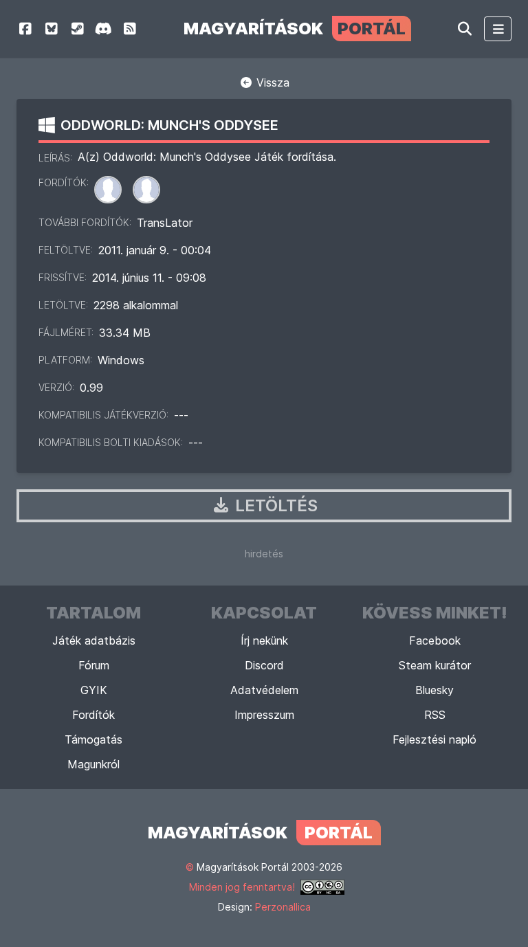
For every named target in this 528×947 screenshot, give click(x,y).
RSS (435, 715)
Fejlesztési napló (434, 739)
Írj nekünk (264, 640)
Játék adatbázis (93, 640)
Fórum (93, 665)
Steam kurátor (435, 665)
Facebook (435, 640)
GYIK (93, 690)
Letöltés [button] (274, 505)
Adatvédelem (264, 690)
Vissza (271, 82)
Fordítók (93, 715)
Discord (264, 665)
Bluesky (434, 690)
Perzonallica (283, 907)
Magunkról (93, 764)
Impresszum (264, 715)
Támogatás (93, 739)
